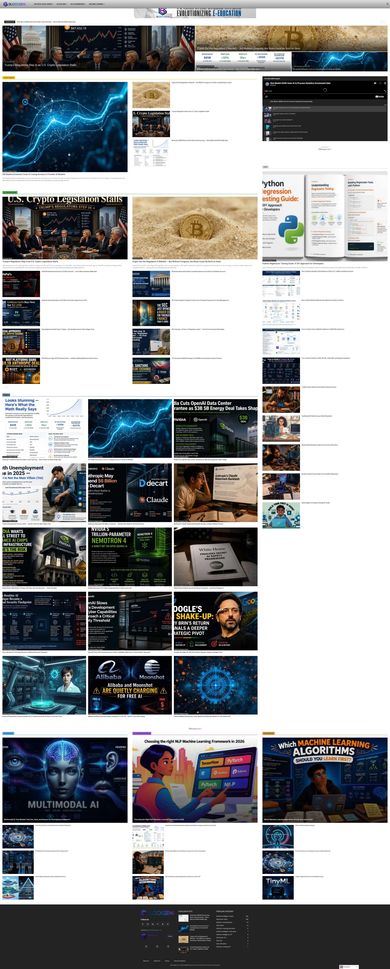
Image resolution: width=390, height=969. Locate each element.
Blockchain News (10, 61)
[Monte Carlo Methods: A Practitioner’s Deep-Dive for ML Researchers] (148, 862)
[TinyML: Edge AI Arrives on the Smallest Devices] (278, 888)
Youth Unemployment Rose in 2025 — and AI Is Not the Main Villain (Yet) (26, 524)
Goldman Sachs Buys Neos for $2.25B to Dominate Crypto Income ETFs (64, 300)
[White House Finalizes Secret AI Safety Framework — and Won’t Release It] (216, 557)
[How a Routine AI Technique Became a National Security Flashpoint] (44, 621)
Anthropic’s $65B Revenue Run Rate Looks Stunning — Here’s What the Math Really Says (200, 140)
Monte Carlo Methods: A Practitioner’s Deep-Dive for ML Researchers (185, 851)
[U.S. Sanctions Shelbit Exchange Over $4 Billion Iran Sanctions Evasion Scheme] (151, 371)
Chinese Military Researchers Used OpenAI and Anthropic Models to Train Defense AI (202, 716)
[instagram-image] (146, 946)
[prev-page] (3, 185)
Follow (170, 936)
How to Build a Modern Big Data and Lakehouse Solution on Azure (322, 300)
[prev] (381, 22)
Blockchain (61, 4)
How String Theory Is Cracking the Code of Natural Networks (53, 825)
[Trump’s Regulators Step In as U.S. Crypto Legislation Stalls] (98, 48)
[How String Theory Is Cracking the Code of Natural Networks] (18, 836)
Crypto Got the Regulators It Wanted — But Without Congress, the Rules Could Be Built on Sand (202, 82)
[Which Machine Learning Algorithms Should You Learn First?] (148, 888)
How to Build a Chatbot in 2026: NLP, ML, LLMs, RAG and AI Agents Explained (326, 358)
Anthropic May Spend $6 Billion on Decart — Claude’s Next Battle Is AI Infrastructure (116, 524)
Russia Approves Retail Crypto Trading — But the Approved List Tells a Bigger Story (68, 329)
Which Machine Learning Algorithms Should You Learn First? (183, 876)
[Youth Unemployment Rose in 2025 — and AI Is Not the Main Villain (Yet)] (44, 492)
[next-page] (7, 387)
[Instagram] (148, 924)
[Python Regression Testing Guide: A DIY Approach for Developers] (325, 216)
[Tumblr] (163, 924)
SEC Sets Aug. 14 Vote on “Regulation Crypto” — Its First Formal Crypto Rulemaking (198, 329)
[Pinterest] (158, 924)
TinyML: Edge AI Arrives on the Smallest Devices (309, 876)
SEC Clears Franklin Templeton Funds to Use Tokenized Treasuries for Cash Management (200, 300)
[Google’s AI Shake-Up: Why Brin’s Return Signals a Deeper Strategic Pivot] (216, 621)
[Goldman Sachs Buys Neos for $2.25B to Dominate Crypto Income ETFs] (21, 313)
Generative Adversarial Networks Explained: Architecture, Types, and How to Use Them (190, 825)
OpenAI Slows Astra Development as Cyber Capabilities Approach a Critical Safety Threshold (119, 652)
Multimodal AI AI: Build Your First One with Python (320, 445)
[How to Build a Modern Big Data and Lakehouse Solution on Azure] (281, 313)
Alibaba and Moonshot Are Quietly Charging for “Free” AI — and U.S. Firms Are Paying (116, 716)
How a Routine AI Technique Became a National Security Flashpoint (24, 652)
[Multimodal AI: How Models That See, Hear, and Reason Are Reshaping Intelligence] (65, 780)
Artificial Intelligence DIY (269, 260)
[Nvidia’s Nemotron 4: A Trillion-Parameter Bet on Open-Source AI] (130, 557)
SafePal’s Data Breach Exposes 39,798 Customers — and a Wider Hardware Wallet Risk (69, 271)
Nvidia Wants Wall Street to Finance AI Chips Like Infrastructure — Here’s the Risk (29, 588)
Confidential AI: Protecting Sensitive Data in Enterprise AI (51, 851)
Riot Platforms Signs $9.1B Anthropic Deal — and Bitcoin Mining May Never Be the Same (70, 358)
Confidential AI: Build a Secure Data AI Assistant (317, 416)
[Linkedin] (153, 924)
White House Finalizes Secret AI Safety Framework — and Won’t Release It (199, 588)
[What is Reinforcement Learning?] (278, 836)
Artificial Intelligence (43, 4)
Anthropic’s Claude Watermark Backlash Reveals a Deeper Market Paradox (198, 524)
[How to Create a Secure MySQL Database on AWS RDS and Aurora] (281, 342)
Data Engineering (77, 4)
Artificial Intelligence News (205, 66)
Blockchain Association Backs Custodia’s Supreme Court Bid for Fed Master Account (198, 271)
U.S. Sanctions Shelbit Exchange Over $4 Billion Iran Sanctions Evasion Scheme (197, 358)
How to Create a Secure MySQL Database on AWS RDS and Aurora (323, 329)
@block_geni (153, 935)
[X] (168, 924)
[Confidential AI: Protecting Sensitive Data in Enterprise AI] (18, 862)
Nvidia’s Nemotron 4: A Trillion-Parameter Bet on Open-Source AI (109, 588)
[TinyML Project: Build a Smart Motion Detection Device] (281, 399)
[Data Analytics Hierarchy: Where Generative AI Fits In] (18, 888)
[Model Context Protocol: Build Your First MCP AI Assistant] (281, 486)
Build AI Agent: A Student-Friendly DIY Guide (316, 503)
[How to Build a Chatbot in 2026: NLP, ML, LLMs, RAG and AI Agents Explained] (281, 371)
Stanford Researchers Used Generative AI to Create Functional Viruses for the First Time (32, 716)
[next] (384, 22)
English (346, 967)
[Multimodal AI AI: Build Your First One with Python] (281, 457)
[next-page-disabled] (7, 185)
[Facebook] (143, 924)
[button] (387, 4)
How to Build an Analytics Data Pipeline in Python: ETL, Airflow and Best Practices (327, 271)
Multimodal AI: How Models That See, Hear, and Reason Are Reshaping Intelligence (37, 819)
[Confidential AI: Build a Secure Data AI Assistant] (281, 428)
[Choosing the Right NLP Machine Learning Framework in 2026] (195, 780)
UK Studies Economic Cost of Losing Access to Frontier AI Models (33, 174)
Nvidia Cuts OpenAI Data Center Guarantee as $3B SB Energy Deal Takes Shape (200, 460)
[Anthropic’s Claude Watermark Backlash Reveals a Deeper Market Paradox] (216, 492)
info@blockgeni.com (155, 930)
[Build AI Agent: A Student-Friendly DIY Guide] (281, 515)
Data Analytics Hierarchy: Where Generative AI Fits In (50, 876)
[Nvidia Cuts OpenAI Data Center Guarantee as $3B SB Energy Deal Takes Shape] (216, 428)
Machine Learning (96, 4)
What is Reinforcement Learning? (305, 825)
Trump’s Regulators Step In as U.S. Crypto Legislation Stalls (38, 22)
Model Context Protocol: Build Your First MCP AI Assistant (320, 474)
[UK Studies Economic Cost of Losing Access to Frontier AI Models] (340, 61)
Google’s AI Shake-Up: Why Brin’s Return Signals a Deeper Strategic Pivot (198, 652)
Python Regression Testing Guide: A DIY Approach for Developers (293, 263)
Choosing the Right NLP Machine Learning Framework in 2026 (159, 819)
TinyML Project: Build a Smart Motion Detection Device (319, 387)
